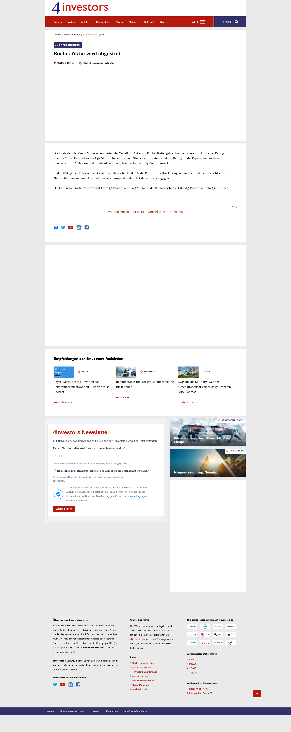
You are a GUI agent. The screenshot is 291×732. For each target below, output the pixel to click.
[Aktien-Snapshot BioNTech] (218, 626)
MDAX (193, 663)
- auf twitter (108, 63)
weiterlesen (61, 402)
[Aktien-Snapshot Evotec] (218, 634)
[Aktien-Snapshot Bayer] (205, 626)
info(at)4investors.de (66, 669)
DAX (192, 659)
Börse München (140, 684)
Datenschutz (112, 711)
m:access (133, 22)
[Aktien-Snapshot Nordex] (192, 642)
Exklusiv (58, 22)
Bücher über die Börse (144, 663)
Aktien (71, 22)
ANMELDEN (64, 509)
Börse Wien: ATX (198, 688)
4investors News (141, 676)
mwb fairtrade (139, 689)
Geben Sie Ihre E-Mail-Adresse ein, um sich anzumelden (88, 448)
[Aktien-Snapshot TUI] (205, 642)
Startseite (49, 711)
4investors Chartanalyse (144, 671)
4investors (57, 34)
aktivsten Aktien (137, 639)
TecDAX (193, 672)
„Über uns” (69, 651)
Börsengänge (103, 22)
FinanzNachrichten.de (143, 680)
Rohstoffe (149, 22)
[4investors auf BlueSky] (56, 228)
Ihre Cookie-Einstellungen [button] (136, 711)
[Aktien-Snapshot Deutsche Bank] (192, 634)
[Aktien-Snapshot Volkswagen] (230, 642)
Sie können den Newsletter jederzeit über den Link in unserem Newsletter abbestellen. (88, 479)
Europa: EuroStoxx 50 (200, 693)
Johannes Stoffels (96, 63)
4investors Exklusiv (142, 667)
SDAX (192, 668)
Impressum (95, 711)
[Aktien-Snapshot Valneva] (218, 642)
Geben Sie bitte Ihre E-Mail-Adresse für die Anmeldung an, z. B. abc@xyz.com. (90, 464)
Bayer (85, 372)
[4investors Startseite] (79, 8)
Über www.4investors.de (72, 711)
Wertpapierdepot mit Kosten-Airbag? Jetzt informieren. (145, 212)
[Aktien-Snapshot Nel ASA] (230, 634)
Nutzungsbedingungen (135, 496)
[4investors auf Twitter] (63, 228)
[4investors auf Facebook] (87, 228)
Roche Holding (77, 34)
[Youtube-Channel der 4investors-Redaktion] (70, 227)
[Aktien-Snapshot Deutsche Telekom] (205, 634)
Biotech (164, 22)
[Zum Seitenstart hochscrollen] (257, 693)
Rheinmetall (151, 372)
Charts (119, 22)
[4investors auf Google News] (79, 227)
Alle (195, 22)
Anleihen (85, 22)
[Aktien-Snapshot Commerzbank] (230, 626)
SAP (208, 372)
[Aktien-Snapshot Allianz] (192, 626)
